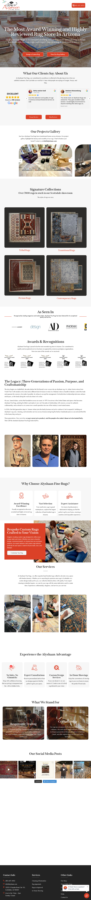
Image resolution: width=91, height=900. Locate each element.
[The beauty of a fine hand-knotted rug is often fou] (45, 769)
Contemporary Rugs (66, 298)
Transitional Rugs (66, 250)
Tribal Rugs (24, 250)
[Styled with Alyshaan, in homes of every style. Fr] (82, 769)
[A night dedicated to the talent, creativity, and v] (27, 769)
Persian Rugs (24, 298)
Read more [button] (44, 106)
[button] (78, 5)
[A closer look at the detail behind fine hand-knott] (9, 769)
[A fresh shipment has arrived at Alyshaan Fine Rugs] (64, 769)
